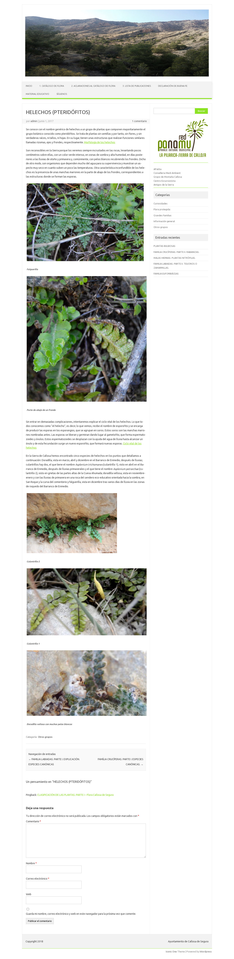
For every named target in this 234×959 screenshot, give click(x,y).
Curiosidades (160, 203)
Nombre (31, 863)
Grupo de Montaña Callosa (168, 176)
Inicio (29, 86)
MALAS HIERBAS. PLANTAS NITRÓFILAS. (174, 258)
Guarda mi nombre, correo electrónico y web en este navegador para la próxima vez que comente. (81, 913)
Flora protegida (162, 209)
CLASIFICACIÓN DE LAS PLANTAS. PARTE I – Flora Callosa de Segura (75, 794)
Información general (164, 221)
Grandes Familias (162, 215)
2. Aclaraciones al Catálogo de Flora (93, 86)
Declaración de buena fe (172, 86)
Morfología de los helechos (99, 142)
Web (28, 894)
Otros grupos (45, 737)
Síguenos (61, 94)
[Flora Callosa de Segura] (117, 75)
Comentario (33, 821)
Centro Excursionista (165, 181)
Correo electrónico (37, 878)
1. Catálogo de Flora (51, 86)
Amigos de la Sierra (164, 184)
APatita (157, 169)
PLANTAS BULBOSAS (164, 246)
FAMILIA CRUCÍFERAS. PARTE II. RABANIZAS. (176, 252)
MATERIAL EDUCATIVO (37, 94)
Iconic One (171, 951)
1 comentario (139, 121)
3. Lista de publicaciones (137, 86)
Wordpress (206, 951)
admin (34, 121)
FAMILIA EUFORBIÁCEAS (166, 273)
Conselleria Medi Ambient (167, 173)
